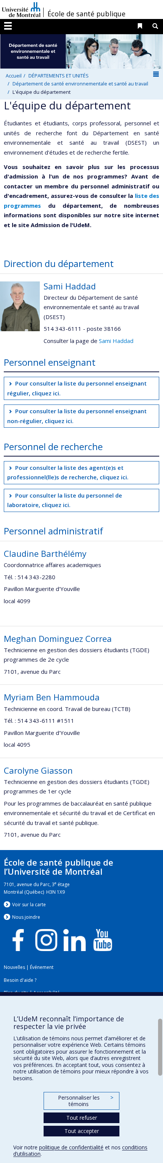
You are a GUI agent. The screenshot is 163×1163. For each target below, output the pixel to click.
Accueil (14, 75)
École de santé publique (86, 13)
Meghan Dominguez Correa (58, 638)
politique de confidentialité (71, 1147)
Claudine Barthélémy (45, 553)
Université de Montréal (21, 9)
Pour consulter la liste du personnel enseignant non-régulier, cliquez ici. (77, 416)
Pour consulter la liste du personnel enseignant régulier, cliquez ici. (77, 388)
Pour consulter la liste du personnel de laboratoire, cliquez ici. (64, 500)
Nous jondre (26, 917)
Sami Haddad (70, 286)
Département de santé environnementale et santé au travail (80, 83)
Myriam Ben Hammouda (52, 697)
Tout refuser (81, 1117)
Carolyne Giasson (38, 770)
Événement (41, 967)
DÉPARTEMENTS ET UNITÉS (58, 75)
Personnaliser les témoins (85, 1101)
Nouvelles (14, 967)
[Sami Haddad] (20, 305)
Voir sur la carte (29, 904)
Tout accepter (81, 1131)
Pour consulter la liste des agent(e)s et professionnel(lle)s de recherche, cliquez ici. (68, 472)
